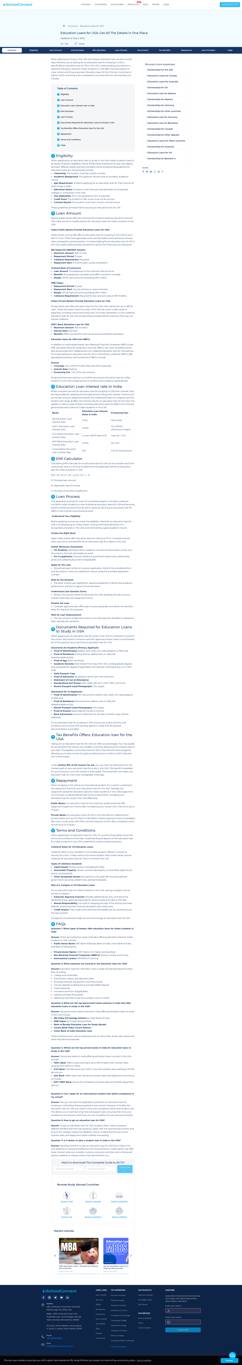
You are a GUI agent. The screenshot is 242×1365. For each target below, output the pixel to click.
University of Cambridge (120, 1315)
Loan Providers (208, 50)
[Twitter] (55, 1298)
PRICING (155, 5)
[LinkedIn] (68, 1298)
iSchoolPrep (117, 5)
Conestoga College (119, 1320)
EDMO (98, 1305)
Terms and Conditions (69, 139)
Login (166, 5)
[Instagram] (49, 1298)
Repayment (186, 50)
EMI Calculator (99, 50)
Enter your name (173, 1306)
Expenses (72, 26)
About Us (99, 1300)
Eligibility (33, 50)
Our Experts (101, 5)
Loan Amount (55, 50)
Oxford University (117, 1300)
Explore (85, 5)
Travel (140, 1323)
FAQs (230, 50)
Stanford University (118, 1305)
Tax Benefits (164, 50)
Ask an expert (101, 1319)
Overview (12, 50)
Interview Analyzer (145, 1295)
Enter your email (173, 1317)
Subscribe (183, 1330)
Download (124, 1167)
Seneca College (117, 1336)
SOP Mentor (143, 1305)
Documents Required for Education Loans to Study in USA (86, 122)
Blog (145, 5)
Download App (230, 5)
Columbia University (119, 1331)
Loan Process (121, 50)
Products (133, 4)
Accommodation (145, 1318)
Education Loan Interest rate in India (76, 105)
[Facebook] (43, 1298)
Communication (144, 1328)
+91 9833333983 (54, 1338)
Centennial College (118, 1325)
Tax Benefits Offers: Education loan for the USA (81, 128)
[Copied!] (162, 171)
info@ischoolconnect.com (60, 1346)
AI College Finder (145, 1300)
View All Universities (119, 1347)
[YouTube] (61, 1298)
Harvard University (118, 1295)
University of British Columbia (122, 1341)
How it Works (101, 1295)
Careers (99, 1333)
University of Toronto (119, 1310)
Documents (142, 50)
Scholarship (100, 1309)
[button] (232, 1355)
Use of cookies (144, 1360)
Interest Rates (77, 50)
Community (100, 1314)
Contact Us (100, 1338)
